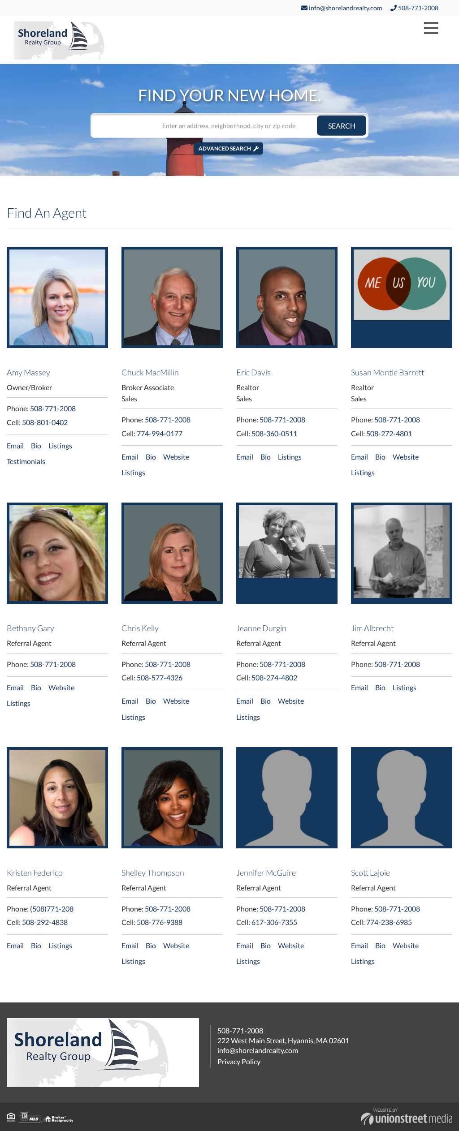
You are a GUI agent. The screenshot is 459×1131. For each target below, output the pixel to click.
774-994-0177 (159, 433)
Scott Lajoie (370, 872)
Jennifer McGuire (266, 872)
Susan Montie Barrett (387, 372)
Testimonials (26, 461)
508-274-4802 (274, 677)
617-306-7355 (274, 922)
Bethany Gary (30, 628)
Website (176, 456)
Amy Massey (28, 372)
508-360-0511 (274, 433)
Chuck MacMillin (150, 372)
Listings (60, 445)
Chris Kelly (140, 628)
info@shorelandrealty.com (344, 8)
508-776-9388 (159, 922)
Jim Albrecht (372, 628)
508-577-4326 (159, 677)
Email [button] (15, 445)
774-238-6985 (389, 922)
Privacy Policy (238, 1061)
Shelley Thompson (152, 872)
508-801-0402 (45, 422)
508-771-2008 (417, 8)
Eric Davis (253, 372)
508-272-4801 (389, 433)
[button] (341, 125)
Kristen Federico (35, 872)
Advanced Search (225, 148)
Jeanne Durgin (261, 628)
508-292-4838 (45, 922)
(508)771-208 (52, 908)
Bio (36, 445)
